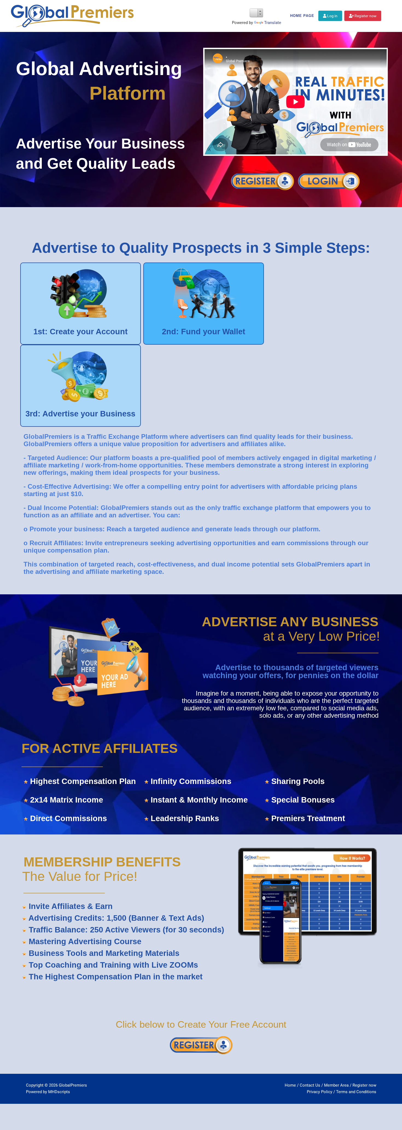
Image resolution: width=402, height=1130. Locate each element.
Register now (365, 16)
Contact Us (310, 1085)
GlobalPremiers (73, 1085)
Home (290, 1085)
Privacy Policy (319, 1091)
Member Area (336, 1085)
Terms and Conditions (356, 1091)
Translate (272, 22)
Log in (331, 16)
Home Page (302, 16)
